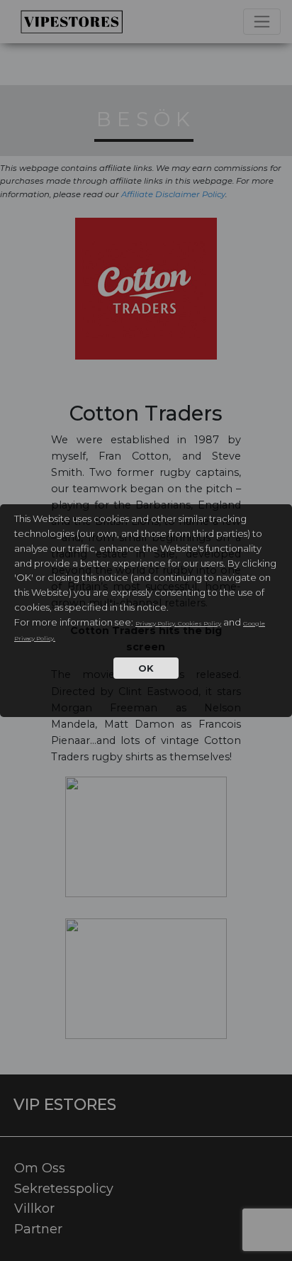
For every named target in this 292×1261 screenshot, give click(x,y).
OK (146, 668)
